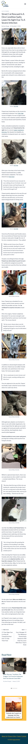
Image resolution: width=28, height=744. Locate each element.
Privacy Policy (12, 736)
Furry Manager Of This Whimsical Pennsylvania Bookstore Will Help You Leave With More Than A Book (21, 637)
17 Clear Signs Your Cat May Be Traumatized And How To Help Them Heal (7, 635)
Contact (24, 736)
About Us (4, 736)
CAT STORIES (5, 11)
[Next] (24, 672)
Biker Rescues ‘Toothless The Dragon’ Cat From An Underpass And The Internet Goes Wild (13, 676)
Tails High (16, 106)
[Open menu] (25, 4)
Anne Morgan (6, 26)
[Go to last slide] (4, 672)
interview (11, 176)
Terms (19, 736)
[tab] (11, 688)
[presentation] (14, 665)
